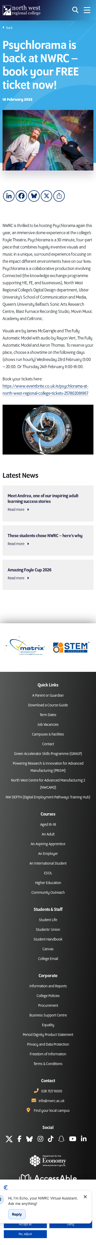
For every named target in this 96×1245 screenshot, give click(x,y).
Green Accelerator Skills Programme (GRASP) (48, 754)
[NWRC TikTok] (51, 1140)
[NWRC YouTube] (72, 1140)
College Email (48, 959)
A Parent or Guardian (48, 696)
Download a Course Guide (48, 705)
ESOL (48, 873)
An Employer (48, 854)
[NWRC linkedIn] (84, 1140)
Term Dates (48, 715)
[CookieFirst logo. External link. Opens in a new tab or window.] (6, 1187)
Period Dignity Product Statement (48, 1035)
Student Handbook (48, 939)
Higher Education (48, 883)
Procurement (48, 1006)
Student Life (48, 920)
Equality (48, 1025)
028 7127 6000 (51, 1091)
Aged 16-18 (48, 825)
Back (9, 28)
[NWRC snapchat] (61, 1140)
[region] (43, 1200)
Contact (48, 744)
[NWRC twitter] (9, 1140)
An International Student (48, 864)
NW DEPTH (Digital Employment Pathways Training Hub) (48, 797)
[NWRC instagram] (40, 1140)
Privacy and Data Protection (48, 1045)
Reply (17, 1214)
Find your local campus (52, 1111)
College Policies (48, 996)
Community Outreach (48, 893)
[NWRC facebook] (19, 1140)
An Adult (48, 834)
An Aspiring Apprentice (48, 844)
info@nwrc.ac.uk (52, 1101)
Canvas (48, 949)
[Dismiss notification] (85, 1196)
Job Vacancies (48, 725)
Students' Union (48, 930)
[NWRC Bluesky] (29, 1140)
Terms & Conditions (48, 1064)
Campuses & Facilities (48, 734)
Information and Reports (48, 986)
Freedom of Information (48, 1054)
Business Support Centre (48, 1015)
